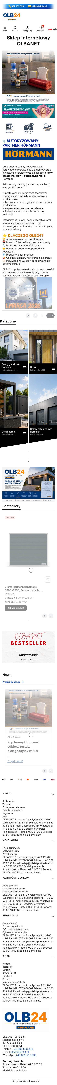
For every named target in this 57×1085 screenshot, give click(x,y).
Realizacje (7, 966)
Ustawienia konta (10, 851)
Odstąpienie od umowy (13, 807)
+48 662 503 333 (22, 1048)
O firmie (6, 979)
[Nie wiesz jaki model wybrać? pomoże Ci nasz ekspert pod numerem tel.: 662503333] (47, 127)
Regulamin (7, 813)
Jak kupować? (9, 923)
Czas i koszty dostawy (13, 888)
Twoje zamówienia (11, 847)
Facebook (7, 976)
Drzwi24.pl (8, 973)
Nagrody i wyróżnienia (13, 982)
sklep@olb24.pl (20, 1052)
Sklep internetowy (25, 1081)
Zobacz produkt (15, 608)
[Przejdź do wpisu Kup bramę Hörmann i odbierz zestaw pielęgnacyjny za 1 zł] (28, 711)
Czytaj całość (15, 761)
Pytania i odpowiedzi (12, 810)
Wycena (6, 804)
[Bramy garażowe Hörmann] (14, 352)
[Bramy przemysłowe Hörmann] (43, 411)
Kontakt (6, 970)
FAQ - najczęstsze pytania (15, 929)
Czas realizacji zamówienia (15, 891)
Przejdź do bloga (11, 682)
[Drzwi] (43, 352)
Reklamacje (8, 801)
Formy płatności (10, 885)
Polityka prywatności (12, 926)
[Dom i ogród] (14, 411)
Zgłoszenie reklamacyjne (14, 932)
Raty (4, 816)
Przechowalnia (9, 854)
